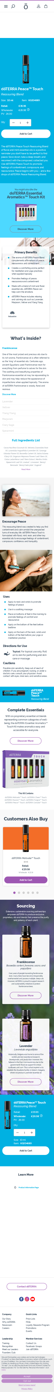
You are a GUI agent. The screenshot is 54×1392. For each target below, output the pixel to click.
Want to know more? (27, 1385)
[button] (14, 893)
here (3, 1370)
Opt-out (27, 1381)
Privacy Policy (27, 1389)
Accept (27, 1376)
